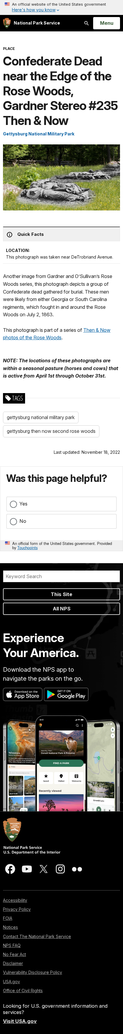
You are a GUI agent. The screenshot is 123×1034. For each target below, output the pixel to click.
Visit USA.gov (20, 1021)
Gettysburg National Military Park (38, 133)
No (22, 521)
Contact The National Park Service (37, 936)
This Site (61, 594)
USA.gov (11, 981)
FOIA (7, 918)
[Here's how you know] (61, 7)
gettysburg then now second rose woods (51, 431)
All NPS (61, 609)
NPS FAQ (12, 945)
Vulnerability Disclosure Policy (32, 972)
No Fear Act (14, 954)
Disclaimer (13, 963)
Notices (10, 927)
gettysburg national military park (41, 417)
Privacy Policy (17, 909)
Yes (23, 504)
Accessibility (15, 900)
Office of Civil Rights (23, 990)
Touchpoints (27, 547)
